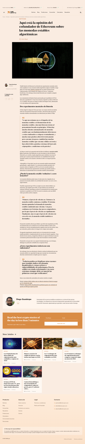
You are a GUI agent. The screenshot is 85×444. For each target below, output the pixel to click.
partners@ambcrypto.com (62, 403)
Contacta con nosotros (23, 408)
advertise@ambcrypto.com (62, 408)
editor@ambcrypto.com (61, 406)
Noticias (33, 12)
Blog (38, 12)
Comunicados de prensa (8, 418)
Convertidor (52, 12)
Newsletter (67, 12)
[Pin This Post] (12, 99)
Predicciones (44, 12)
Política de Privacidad (39, 405)
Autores (20, 410)
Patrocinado (5, 421)
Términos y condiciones (40, 403)
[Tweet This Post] (9, 99)
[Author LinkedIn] (18, 303)
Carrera (20, 413)
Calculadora (60, 12)
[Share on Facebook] (6, 99)
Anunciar (20, 405)
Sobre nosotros (22, 403)
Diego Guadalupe (13, 84)
